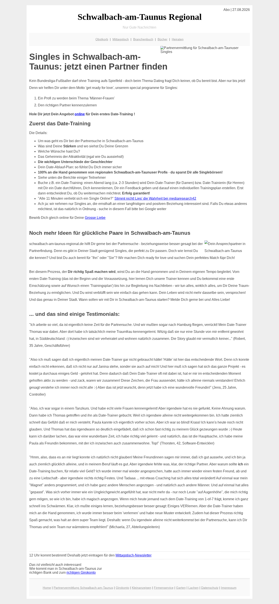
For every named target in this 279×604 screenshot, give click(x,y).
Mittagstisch (120, 39)
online (80, 114)
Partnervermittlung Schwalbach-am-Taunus (83, 587)
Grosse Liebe (95, 217)
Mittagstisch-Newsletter (133, 555)
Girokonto (122, 587)
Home (47, 587)
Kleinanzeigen (141, 587)
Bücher (162, 39)
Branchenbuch (143, 39)
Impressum (228, 587)
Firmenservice (164, 587)
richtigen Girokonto (81, 572)
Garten (181, 587)
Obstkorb (101, 39)
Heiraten (178, 39)
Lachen (193, 587)
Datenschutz (209, 587)
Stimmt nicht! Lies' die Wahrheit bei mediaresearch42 (155, 198)
